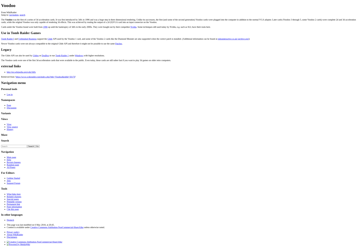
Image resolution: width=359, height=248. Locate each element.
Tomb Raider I (7, 39)
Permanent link (13, 204)
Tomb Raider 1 (62, 55)
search (22, 15)
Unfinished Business (27, 39)
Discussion (11, 108)
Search (5, 140)
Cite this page (13, 209)
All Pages (11, 167)
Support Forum (13, 183)
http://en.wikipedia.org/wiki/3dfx (21, 72)
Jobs (9, 180)
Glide (50, 39)
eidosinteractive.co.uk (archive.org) (233, 39)
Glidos (36, 55)
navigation (14, 15)
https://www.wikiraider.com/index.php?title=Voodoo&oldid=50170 (45, 77)
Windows (79, 55)
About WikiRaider (15, 234)
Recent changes (14, 162)
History (10, 129)
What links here (14, 194)
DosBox (45, 55)
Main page (11, 157)
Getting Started (13, 178)
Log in (10, 94)
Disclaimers (12, 237)
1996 (45, 27)
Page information (14, 207)
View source (12, 127)
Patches (118, 43)
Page (9, 105)
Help (9, 160)
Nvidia (133, 27)
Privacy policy (13, 232)
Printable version (14, 202)
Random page (13, 165)
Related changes (14, 196)
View (9, 124)
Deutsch (10, 220)
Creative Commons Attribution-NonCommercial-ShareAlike (57, 227)
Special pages (13, 199)
